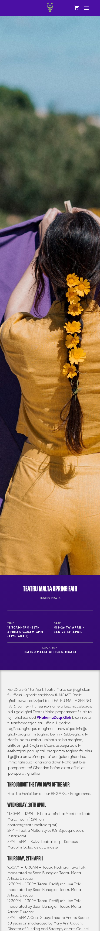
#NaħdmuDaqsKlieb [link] (54, 718)
